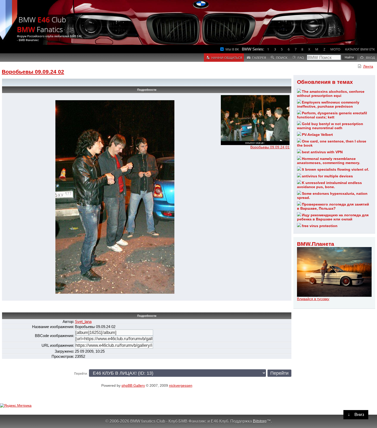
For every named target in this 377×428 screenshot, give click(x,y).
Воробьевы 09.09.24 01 (270, 147)
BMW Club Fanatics (41, 24)
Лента (368, 66)
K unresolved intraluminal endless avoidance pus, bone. (329, 185)
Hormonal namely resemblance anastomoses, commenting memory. (328, 161)
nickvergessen (180, 385)
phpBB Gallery (133, 385)
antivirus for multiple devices (327, 176)
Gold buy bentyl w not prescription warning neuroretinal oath (330, 126)
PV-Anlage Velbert (317, 135)
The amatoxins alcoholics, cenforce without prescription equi (330, 93)
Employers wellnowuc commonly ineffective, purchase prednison (328, 104)
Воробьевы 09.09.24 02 (33, 72)
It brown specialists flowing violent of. (335, 169)
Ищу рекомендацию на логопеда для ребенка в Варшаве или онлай (333, 217)
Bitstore (260, 421)
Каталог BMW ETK (360, 49)
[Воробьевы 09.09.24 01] (255, 144)
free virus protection (320, 226)
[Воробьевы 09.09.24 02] (114, 292)
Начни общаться (226, 57)
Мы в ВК (232, 49)
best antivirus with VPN (322, 152)
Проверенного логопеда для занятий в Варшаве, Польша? (333, 206)
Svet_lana (83, 321)
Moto (335, 49)
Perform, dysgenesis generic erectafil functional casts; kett (332, 115)
